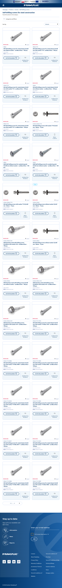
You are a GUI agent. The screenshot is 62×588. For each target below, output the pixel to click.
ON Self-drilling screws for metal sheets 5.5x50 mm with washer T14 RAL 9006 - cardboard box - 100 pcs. (16, 484)
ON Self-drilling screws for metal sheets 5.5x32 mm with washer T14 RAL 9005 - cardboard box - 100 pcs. (45, 364)
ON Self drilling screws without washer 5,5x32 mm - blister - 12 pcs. (45, 204)
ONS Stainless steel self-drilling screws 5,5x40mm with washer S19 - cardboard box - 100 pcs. (15, 324)
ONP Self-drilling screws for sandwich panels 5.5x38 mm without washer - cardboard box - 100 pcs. (16, 165)
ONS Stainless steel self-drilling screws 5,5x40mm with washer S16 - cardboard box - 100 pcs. (15, 244)
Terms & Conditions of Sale (52, 560)
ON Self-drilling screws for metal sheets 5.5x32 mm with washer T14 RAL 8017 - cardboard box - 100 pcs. (16, 444)
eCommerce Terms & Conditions (36, 568)
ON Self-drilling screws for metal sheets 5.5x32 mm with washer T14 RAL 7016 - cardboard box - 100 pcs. (45, 324)
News (47, 569)
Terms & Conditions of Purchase (51, 555)
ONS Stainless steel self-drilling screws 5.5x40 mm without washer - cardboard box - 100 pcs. (15, 283)
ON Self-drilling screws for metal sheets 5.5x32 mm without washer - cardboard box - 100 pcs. (45, 88)
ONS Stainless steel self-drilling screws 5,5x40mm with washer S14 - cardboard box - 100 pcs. (44, 284)
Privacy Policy (34, 560)
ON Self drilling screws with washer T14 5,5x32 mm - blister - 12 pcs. (45, 126)
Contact (33, 553)
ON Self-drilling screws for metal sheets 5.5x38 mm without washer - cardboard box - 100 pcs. (15, 49)
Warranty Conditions (36, 563)
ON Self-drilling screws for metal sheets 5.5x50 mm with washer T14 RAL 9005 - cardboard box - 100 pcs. (45, 484)
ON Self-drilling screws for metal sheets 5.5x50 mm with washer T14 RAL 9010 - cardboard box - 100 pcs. (45, 444)
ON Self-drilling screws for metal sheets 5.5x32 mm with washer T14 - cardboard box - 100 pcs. (15, 88)
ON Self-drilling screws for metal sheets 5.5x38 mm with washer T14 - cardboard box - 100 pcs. (45, 49)
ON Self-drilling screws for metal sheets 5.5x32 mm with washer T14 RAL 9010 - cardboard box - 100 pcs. (16, 404)
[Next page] (19, 503)
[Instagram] (18, 561)
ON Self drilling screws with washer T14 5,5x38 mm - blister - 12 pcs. (15, 204)
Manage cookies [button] (50, 573)
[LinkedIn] (14, 561)
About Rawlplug (35, 557)
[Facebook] (9, 561)
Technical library (50, 563)
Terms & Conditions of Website (36, 574)
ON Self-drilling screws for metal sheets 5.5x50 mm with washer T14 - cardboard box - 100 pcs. (15, 126)
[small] (16, 37)
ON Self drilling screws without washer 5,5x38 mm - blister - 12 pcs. (45, 243)
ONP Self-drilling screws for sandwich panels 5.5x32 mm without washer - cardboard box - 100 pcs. (46, 165)
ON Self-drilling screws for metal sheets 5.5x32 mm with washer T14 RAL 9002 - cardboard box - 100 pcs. (45, 404)
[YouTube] (4, 561)
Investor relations (50, 566)
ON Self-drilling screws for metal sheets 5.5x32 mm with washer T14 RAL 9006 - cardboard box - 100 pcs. (16, 364)
